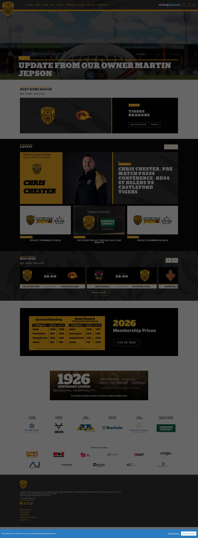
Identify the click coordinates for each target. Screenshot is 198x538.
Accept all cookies (188, 533)
